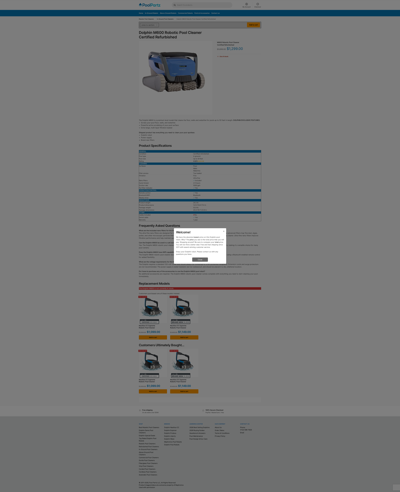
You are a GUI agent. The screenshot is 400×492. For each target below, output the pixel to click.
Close (200, 260)
